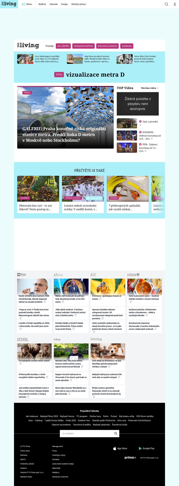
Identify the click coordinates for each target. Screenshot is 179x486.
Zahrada (53, 4)
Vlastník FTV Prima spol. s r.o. (32, 472)
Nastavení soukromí (60, 477)
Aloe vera (121, 420)
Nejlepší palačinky (101, 424)
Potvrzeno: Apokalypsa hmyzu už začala (106, 297)
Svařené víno (84, 420)
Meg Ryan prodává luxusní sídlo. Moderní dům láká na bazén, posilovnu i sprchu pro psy (97, 60)
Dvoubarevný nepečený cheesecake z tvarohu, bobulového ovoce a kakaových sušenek (144, 326)
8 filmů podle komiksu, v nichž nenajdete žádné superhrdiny (32, 375)
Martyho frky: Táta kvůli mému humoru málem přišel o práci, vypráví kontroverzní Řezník (68, 364)
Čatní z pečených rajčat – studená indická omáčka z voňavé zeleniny (144, 297)
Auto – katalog (35, 420)
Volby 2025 (71, 420)
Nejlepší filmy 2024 (49, 416)
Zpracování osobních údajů (63, 464)
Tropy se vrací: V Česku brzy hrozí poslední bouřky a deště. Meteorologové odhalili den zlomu (34, 312)
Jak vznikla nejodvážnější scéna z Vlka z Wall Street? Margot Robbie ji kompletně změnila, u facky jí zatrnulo (34, 392)
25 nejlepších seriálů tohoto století (34, 361)
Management (57, 446)
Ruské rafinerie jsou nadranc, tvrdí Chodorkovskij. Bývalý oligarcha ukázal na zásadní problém (34, 299)
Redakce (55, 472)
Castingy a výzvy (58, 455)
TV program (81, 416)
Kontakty (55, 459)
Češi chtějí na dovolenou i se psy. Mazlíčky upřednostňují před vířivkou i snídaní (106, 364)
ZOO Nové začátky (145, 416)
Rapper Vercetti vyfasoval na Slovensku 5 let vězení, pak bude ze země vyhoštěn (71, 377)
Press (54, 451)
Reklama (23, 455)
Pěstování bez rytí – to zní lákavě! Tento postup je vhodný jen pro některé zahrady (35, 207)
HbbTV (23, 459)
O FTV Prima (25, 446)
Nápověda (56, 468)
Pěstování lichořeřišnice (139, 420)
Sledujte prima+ (78, 4)
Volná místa (25, 451)
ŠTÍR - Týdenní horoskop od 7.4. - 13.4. (148, 147)
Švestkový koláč (119, 424)
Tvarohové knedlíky (82, 424)
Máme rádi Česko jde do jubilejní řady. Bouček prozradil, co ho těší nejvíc (69, 299)
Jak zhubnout (32, 416)
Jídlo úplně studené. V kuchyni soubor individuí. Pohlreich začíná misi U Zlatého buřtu (70, 312)
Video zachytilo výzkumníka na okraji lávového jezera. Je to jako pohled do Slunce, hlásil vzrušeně (107, 326)
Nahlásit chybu (26, 477)
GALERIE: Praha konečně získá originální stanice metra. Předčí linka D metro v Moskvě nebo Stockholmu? (64, 134)
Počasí (114, 416)
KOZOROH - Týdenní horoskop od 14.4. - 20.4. (150, 135)
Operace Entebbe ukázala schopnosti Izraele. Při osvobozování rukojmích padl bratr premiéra (107, 314)
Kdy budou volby (126, 416)
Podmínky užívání (27, 464)
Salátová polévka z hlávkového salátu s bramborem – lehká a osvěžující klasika (142, 312)
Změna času (95, 416)
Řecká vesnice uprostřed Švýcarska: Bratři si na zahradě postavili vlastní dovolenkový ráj (106, 391)
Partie (106, 416)
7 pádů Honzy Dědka (53, 420)
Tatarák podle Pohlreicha (103, 420)
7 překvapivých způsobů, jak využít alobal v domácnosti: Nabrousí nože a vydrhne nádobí (125, 207)
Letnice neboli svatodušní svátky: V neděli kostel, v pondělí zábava (80, 207)
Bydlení (42, 4)
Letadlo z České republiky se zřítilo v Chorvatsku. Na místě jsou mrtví (34, 324)
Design (64, 4)
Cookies (23, 468)
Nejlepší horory (67, 416)
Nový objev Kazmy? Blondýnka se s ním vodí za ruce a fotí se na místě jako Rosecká (70, 391)
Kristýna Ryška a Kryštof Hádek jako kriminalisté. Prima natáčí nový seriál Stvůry (69, 326)
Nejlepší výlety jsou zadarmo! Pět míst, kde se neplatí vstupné (107, 375)
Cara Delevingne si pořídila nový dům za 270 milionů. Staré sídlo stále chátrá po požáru (47, 60)
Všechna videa (149, 88)
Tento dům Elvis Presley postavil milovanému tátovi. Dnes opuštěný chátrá (145, 60)
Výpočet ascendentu (61, 424)
